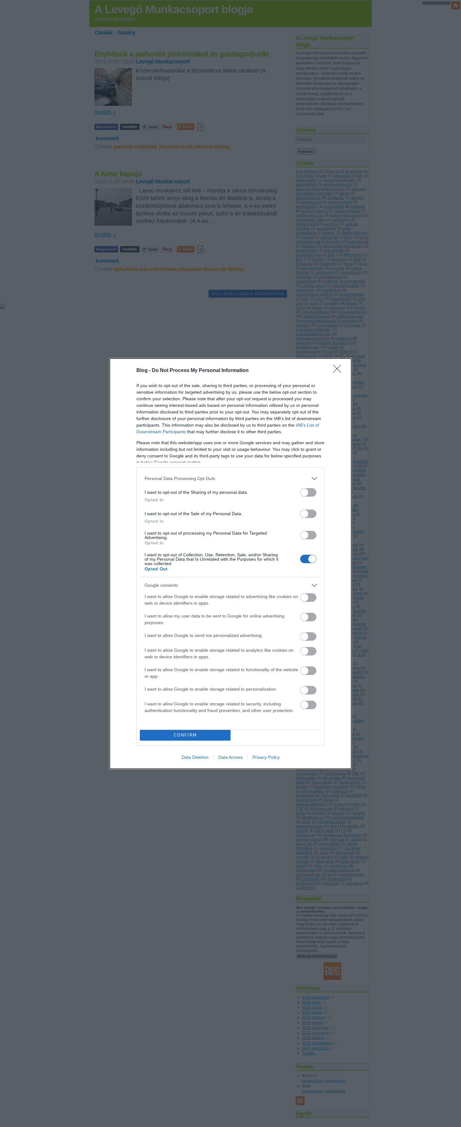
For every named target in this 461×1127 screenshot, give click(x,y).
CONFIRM (185, 735)
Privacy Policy (266, 757)
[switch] (308, 492)
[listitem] (230, 478)
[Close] (339, 371)
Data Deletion (195, 757)
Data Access (230, 757)
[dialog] (230, 564)
